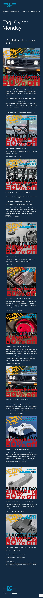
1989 (21, 562)
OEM (31, 564)
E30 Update (6, 11)
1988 (19, 562)
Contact (38, 11)
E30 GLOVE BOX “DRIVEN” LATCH (15, 465)
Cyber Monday (23, 564)
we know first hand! (14, 404)
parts (7, 565)
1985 (12, 562)
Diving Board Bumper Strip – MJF (15, 363)
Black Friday (14, 564)
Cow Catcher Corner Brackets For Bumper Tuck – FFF (20, 201)
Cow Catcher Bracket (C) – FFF (14, 156)
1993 (31, 562)
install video (17, 360)
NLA (29, 564)
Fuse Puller (9, 264)
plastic (9, 565)
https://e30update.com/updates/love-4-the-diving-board (22, 358)
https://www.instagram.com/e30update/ (15, 554)
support (18, 213)
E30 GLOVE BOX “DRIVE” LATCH (15, 413)
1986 (14, 562)
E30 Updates (31, 11)
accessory (10, 564)
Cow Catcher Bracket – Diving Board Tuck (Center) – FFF (21, 112)
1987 (17, 562)
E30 (27, 564)
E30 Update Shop (14, 11)
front (14, 213)
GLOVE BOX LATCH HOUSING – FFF (16, 511)
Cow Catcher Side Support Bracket (15, 220)
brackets (22, 213)
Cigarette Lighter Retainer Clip (14, 310)
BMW (19, 564)
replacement (13, 565)
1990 (24, 562)
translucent (21, 565)
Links (4, 14)
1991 (26, 562)
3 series (34, 562)
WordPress (14, 593)
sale (17, 565)
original (34, 564)
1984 (10, 562)
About (23, 11)
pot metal (25, 454)
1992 (29, 562)
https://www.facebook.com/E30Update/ (15, 557)
